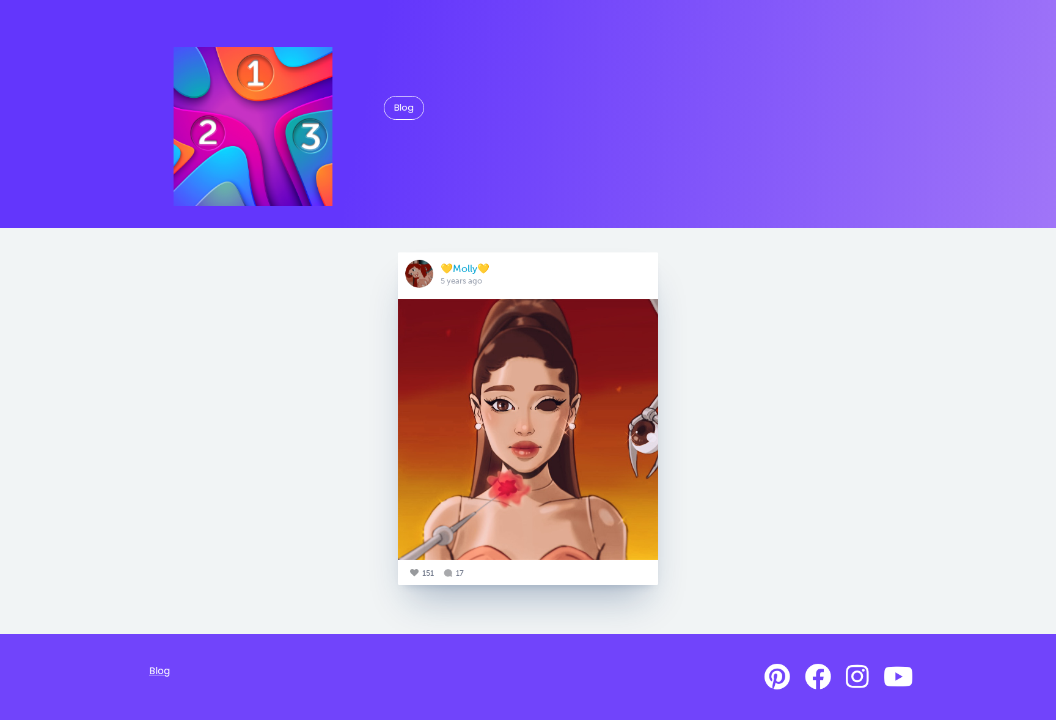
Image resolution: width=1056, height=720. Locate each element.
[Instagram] (857, 677)
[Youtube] (898, 677)
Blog (404, 107)
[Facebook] (818, 677)
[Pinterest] (777, 677)
